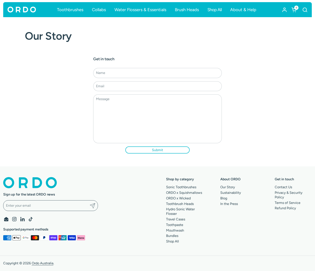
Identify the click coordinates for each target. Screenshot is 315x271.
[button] (305, 9)
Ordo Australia (42, 263)
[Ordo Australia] (22, 10)
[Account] (284, 9)
